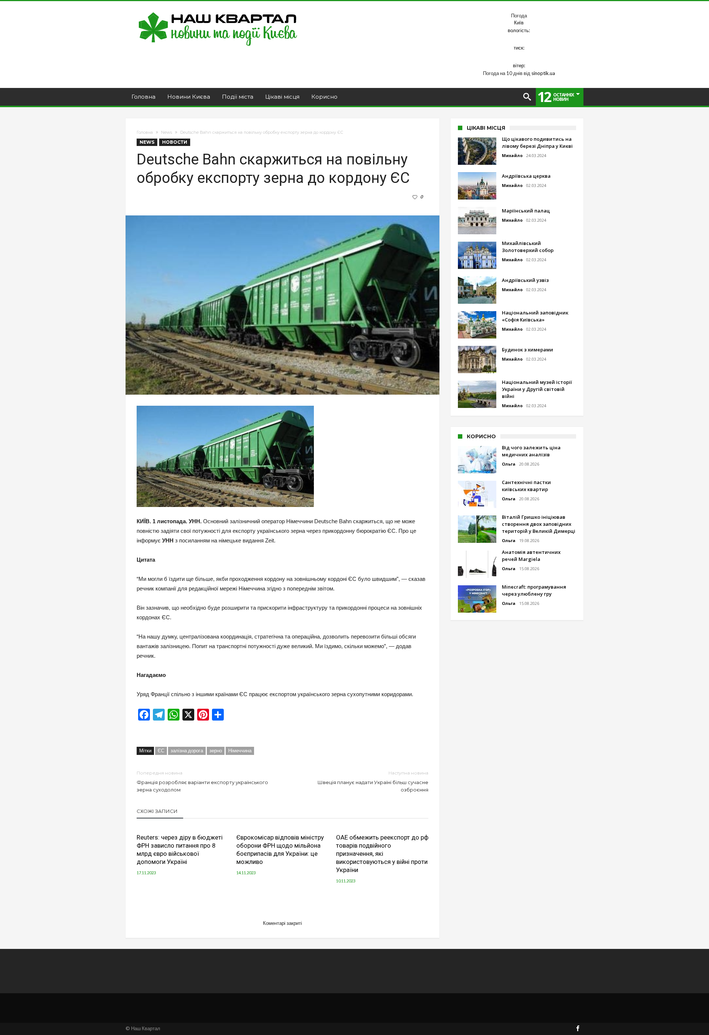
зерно (215, 750)
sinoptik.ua (543, 73)
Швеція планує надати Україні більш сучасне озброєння (373, 781)
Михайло (512, 155)
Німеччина (239, 750)
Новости (174, 142)
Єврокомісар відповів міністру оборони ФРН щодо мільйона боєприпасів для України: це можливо (280, 849)
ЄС (161, 750)
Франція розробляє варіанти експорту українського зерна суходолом (202, 781)
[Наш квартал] (218, 12)
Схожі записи (157, 811)
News (166, 132)
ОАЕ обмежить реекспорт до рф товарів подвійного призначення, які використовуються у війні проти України (382, 854)
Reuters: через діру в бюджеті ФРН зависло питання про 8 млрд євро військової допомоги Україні (180, 849)
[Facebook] (577, 1029)
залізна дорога (187, 750)
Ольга (509, 464)
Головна (145, 132)
